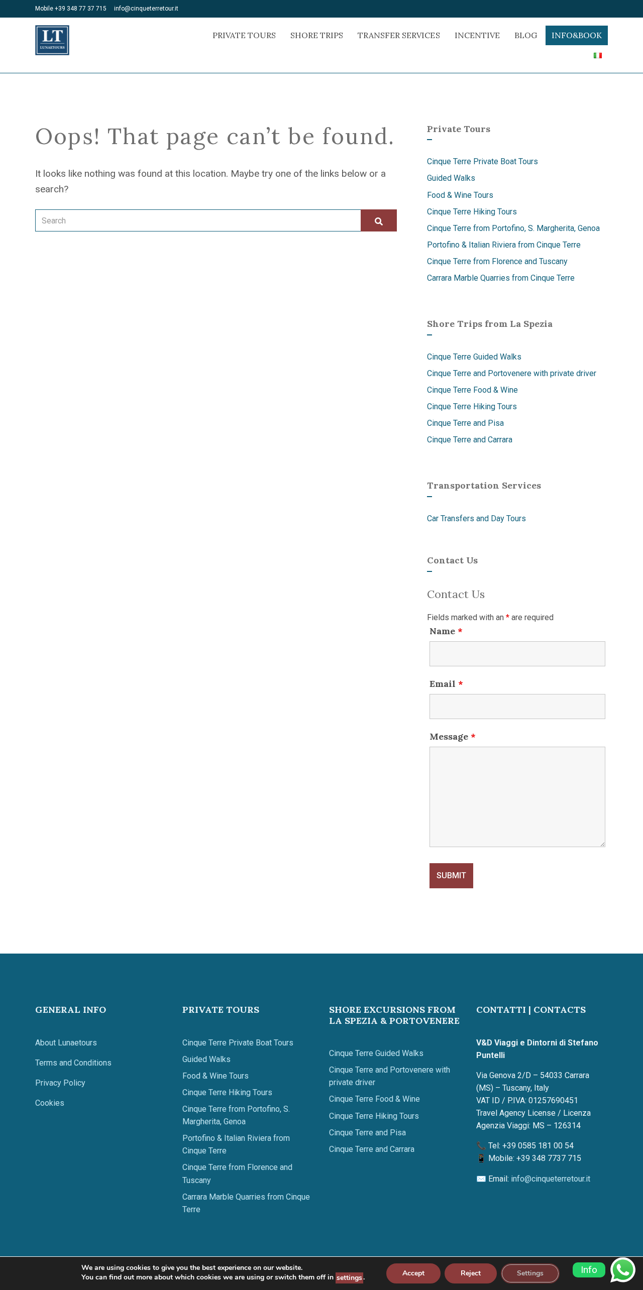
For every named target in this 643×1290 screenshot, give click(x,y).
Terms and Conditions (73, 1063)
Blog (525, 35)
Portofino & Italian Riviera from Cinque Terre (504, 245)
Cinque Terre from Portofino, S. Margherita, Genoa (513, 228)
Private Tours (244, 35)
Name (446, 631)
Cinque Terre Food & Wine (472, 390)
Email (446, 684)
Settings (530, 1273)
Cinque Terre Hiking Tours (472, 211)
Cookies (49, 1103)
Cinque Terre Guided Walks (474, 357)
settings (349, 1277)
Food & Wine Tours (460, 195)
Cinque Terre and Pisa (465, 423)
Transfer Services (399, 35)
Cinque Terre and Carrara (469, 439)
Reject (471, 1273)
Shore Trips (316, 35)
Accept (413, 1273)
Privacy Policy (60, 1083)
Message (453, 737)
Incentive (477, 35)
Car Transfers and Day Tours (476, 518)
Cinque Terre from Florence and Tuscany (497, 261)
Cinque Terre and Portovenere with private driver (511, 373)
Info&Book (577, 35)
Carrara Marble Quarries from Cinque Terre (501, 278)
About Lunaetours (66, 1042)
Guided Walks (451, 178)
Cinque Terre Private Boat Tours (482, 161)
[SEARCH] (379, 220)
